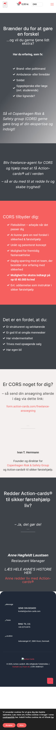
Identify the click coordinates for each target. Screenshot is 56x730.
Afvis (22, 725)
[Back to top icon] (50, 681)
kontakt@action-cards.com (29, 611)
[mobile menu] (52, 4)
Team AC (26, 667)
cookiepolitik (9, 717)
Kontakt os (16, 667)
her (52, 717)
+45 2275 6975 (24, 627)
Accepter (9, 725)
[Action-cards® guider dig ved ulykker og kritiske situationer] (5, 4)
